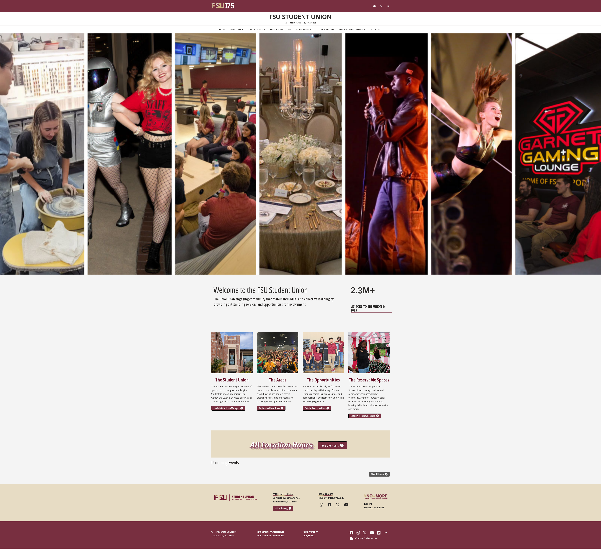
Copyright (308, 535)
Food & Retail (304, 29)
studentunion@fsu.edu (331, 497)
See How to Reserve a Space (363, 415)
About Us (236, 29)
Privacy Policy (310, 531)
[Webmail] (374, 6)
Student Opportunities (353, 29)
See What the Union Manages (226, 408)
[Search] (381, 6)
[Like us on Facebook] (330, 505)
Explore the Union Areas (269, 408)
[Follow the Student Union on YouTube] (347, 505)
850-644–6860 (325, 494)
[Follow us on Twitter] (338, 505)
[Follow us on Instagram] (322, 505)
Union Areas (255, 29)
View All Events (378, 474)
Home (222, 29)
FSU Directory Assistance (270, 531)
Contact (376, 29)
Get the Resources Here (315, 408)
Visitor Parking (281, 508)
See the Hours (330, 445)
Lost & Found (326, 29)
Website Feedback (374, 507)
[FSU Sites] (388, 6)
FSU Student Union (300, 17)
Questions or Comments (270, 535)
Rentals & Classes (280, 29)
